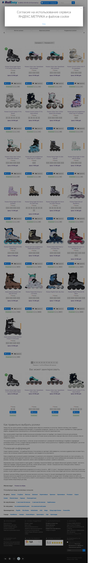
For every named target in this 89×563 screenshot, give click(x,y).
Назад (43, 24)
